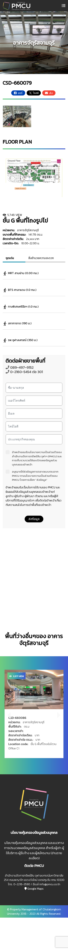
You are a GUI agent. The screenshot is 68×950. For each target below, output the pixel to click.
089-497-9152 (21, 367)
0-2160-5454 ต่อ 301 (26, 372)
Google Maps (35, 888)
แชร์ (19, 93)
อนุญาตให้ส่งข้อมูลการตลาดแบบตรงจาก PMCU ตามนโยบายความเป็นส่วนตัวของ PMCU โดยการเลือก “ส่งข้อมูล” (35, 476)
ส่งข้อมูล (34, 519)
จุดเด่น (10, 258)
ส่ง (50, 93)
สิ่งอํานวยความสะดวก (41, 258)
